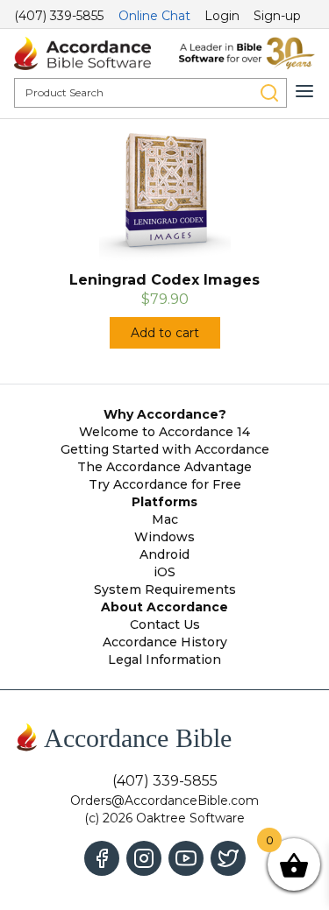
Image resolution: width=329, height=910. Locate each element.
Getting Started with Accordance (165, 449)
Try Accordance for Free (165, 484)
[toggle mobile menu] (304, 91)
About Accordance (164, 607)
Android (164, 554)
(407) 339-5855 (59, 16)
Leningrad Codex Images (164, 280)
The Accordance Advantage (164, 467)
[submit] (269, 92)
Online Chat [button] (154, 16)
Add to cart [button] (165, 333)
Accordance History (165, 642)
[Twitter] (228, 858)
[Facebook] (101, 858)
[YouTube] (186, 858)
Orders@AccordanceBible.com (164, 800)
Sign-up (277, 16)
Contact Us (165, 624)
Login (222, 16)
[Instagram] (143, 858)
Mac (165, 519)
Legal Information (164, 659)
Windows (164, 537)
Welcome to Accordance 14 (164, 432)
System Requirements (165, 589)
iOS (164, 572)
